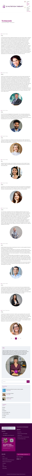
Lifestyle (4, 415)
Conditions (4, 463)
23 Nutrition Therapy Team (6, 310)
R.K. (2, 112)
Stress (4, 417)
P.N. (2, 312)
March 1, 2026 (8, 394)
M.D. (2, 74)
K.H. (2, 285)
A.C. (2, 245)
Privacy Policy (4, 468)
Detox (4, 407)
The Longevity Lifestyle (9, 393)
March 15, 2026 (8, 390)
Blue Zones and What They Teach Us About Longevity (14, 389)
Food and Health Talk (6, 412)
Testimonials (4, 466)
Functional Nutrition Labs (21, 438)
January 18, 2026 (8, 398)
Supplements (19, 435)
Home (3, 456)
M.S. (2, 184)
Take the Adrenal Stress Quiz (23, 454)
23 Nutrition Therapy (5, 72)
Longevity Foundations (9, 397)
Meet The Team (5, 458)
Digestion (4, 410)
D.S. (2, 138)
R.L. (2, 161)
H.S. (2, 35)
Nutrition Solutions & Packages (22, 433)
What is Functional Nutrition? (7, 461)
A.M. (2, 210)
